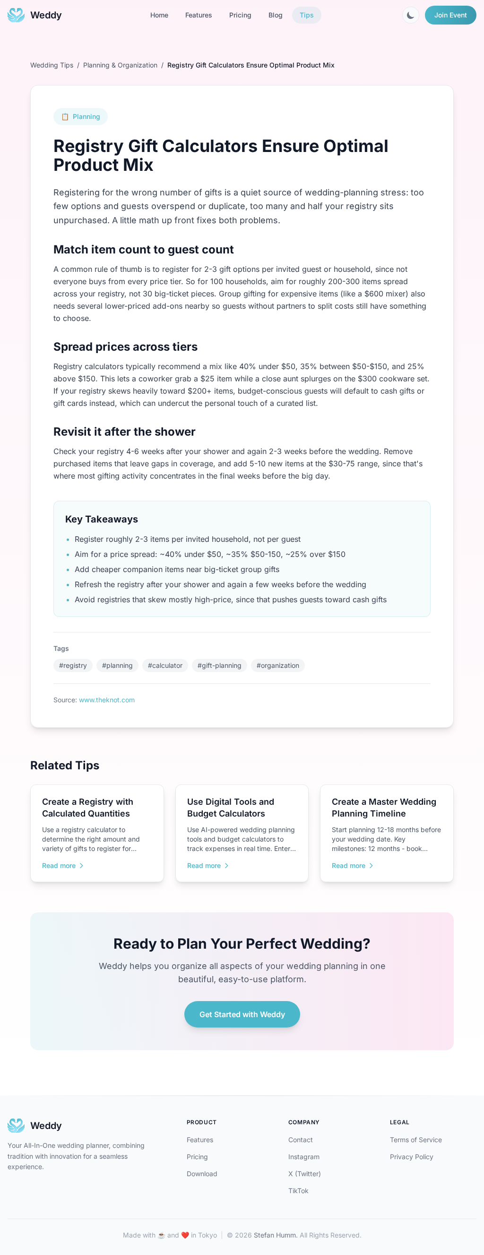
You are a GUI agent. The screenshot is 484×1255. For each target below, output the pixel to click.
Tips (307, 15)
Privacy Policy (411, 1157)
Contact (300, 1140)
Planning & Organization (120, 65)
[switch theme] (410, 15)
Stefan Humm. (276, 1235)
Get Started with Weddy (242, 1014)
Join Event (450, 15)
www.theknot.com (107, 700)
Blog (275, 15)
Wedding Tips (51, 65)
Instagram (304, 1157)
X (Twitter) (304, 1174)
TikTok (298, 1191)
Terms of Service (416, 1140)
